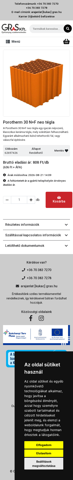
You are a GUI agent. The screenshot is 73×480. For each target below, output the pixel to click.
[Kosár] (66, 42)
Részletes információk (22, 225)
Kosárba (59, 201)
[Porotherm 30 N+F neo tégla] (36, 83)
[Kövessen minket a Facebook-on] (30, 318)
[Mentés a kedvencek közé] (66, 151)
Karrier (23, 16)
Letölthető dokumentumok (24, 246)
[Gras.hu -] (14, 28)
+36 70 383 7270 (39, 270)
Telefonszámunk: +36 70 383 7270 (36, 3)
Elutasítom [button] (43, 453)
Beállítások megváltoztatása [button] (43, 463)
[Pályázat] (36, 335)
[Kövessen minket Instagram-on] (41, 318)
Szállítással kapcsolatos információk (33, 235)
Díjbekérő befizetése (41, 16)
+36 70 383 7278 (36, 7)
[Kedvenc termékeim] (59, 42)
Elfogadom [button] (44, 445)
